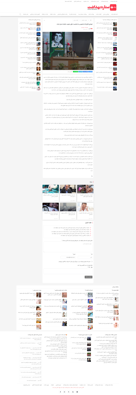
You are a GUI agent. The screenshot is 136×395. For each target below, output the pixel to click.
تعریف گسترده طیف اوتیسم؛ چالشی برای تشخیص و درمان (106, 337)
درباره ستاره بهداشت (99, 385)
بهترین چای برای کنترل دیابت (26, 377)
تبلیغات (52, 385)
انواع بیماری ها (115, 290)
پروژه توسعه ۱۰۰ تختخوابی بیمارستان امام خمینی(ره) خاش (55, 337)
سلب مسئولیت (82, 385)
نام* (91, 254)
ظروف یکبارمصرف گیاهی (37, 385)
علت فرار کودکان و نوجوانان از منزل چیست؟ (108, 343)
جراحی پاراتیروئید (26, 385)
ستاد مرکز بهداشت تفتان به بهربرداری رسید (58, 344)
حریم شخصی (58, 385)
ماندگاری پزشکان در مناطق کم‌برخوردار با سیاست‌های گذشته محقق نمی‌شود (56, 346)
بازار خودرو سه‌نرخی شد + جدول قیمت (109, 357)
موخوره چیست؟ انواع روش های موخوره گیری (108, 359)
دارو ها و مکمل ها (89, 290)
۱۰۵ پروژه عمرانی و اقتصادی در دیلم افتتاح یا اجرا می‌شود (56, 354)
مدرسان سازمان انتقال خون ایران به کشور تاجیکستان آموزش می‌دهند (56, 341)
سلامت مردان (76, 20)
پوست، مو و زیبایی (37, 290)
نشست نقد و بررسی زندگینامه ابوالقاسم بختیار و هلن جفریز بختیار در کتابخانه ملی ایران (106, 361)
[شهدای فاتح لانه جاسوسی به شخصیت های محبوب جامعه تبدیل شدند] (68, 51)
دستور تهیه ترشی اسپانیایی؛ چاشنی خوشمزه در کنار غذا (106, 355)
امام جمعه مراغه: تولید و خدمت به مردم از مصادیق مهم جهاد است (56, 351)
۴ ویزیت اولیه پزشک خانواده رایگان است (59, 349)
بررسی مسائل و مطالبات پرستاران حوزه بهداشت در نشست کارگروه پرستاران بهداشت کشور (107, 346)
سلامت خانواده (84, 20)
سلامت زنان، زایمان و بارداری (61, 290)
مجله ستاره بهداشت (109, 385)
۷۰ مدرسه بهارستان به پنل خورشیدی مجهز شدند (57, 358)
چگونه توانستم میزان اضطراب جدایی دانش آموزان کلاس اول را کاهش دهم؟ (105, 341)
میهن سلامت (46, 385)
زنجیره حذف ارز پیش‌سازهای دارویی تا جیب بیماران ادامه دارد (105, 349)
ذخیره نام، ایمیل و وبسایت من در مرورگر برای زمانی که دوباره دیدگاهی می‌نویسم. (75, 261)
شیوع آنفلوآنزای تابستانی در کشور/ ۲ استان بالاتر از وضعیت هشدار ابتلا (107, 352)
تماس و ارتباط (90, 385)
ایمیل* (74, 254)
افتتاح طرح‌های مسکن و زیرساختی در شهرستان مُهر (57, 356)
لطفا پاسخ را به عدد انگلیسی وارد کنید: (84, 265)
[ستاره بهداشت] (102, 7)
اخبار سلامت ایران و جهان (61, 334)
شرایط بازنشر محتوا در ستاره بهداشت (70, 385)
